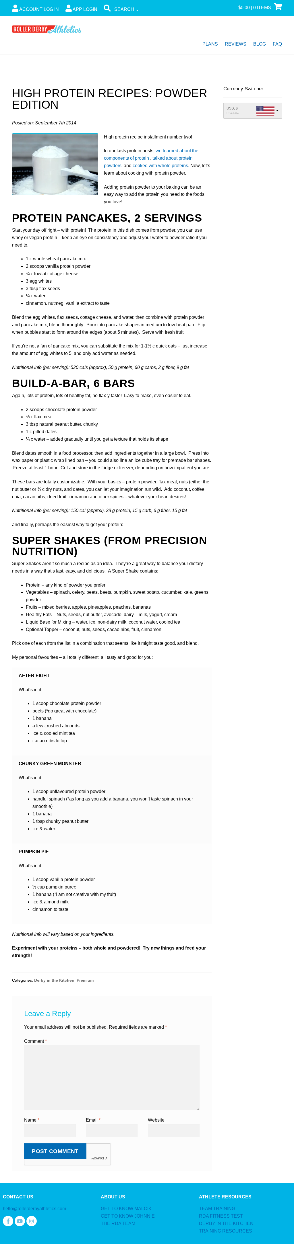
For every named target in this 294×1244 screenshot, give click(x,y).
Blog (259, 44)
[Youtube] (20, 1221)
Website (156, 1120)
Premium (85, 980)
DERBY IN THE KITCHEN (226, 1223)
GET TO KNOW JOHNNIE (128, 1216)
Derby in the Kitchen (54, 980)
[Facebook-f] (8, 1221)
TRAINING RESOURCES (225, 1231)
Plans (210, 44)
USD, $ (232, 108)
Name (31, 1120)
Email (93, 1120)
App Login (84, 9)
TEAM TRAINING (217, 1208)
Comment (35, 1041)
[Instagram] (31, 1221)
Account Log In (38, 9)
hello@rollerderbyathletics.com (34, 1208)
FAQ (277, 44)
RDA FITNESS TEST (221, 1216)
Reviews (235, 44)
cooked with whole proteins (160, 165)
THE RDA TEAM (118, 1223)
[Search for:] (147, 9)
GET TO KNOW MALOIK (126, 1208)
